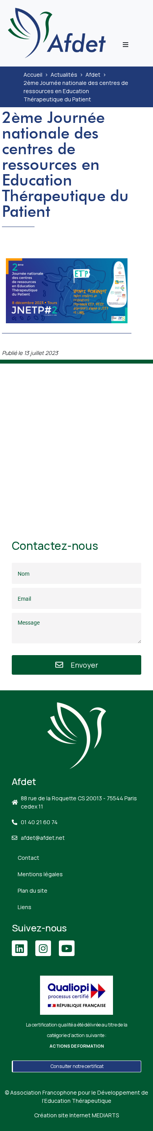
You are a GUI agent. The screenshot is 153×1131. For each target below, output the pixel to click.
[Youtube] (67, 948)
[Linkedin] (19, 948)
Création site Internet (76, 1115)
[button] (125, 45)
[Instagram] (43, 948)
